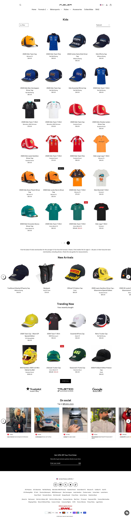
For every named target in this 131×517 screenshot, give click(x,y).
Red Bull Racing (46, 489)
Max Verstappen (67, 492)
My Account (31, 499)
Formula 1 (42, 9)
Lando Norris (104, 492)
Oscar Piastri (37, 495)
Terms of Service (81, 502)
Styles (66, 9)
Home (34, 9)
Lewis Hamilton (77, 492)
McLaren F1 (90, 489)
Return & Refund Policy (44, 502)
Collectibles (88, 9)
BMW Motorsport (56, 492)
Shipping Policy (32, 502)
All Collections (37, 489)
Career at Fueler (56, 502)
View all (65, 381)
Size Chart (76, 499)
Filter (23, 25)
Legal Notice (99, 502)
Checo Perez (75, 495)
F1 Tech (36, 492)
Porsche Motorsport (45, 492)
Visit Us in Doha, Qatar (55, 499)
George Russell (66, 495)
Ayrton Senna (83, 495)
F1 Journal (83, 499)
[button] (126, 512)
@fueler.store (68, 404)
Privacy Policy (91, 502)
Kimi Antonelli (56, 495)
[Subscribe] (79, 463)
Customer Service (67, 499)
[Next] (128, 277)
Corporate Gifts (92, 499)
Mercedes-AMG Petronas (59, 489)
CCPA (74, 502)
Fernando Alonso (47, 495)
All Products (28, 489)
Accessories (77, 9)
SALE (97, 9)
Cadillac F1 (98, 489)
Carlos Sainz (96, 492)
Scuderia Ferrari (71, 489)
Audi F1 (104, 489)
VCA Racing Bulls (28, 492)
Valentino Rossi (92, 495)
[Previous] (3, 277)
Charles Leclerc (87, 492)
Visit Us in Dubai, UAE (42, 499)
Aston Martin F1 (81, 489)
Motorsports (55, 9)
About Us (24, 499)
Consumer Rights (66, 502)
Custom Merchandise (103, 499)
